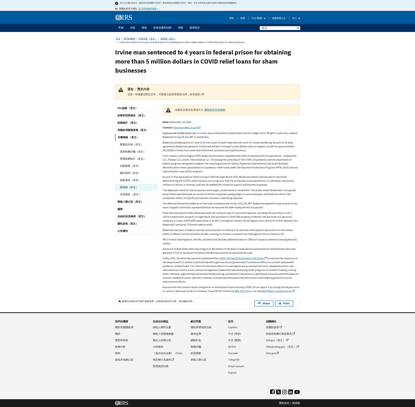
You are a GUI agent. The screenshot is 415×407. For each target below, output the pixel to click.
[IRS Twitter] (278, 391)
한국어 (232, 346)
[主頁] (123, 16)
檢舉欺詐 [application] (195, 27)
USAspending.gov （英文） (281, 346)
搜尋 (298, 28)
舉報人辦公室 (198, 359)
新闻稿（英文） (168, 38)
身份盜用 (196, 333)
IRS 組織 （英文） (128, 108)
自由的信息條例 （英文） (132, 216)
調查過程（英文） (130, 180)
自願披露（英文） (130, 166)
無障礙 (296, 403)
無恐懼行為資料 (162, 359)
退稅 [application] (144, 27)
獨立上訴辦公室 (162, 340)
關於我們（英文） (130, 173)
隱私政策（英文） (128, 223)
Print (286, 303)
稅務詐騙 (196, 346)
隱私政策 (284, 403)
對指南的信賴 (160, 366)
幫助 (231, 18)
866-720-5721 (242, 291)
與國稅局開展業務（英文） (133, 130)
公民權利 (123, 231)
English (232, 372)
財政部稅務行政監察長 (279, 333)
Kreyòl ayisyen (236, 366)
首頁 (118, 38)
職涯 (117, 333)
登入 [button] (294, 18)
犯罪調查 (196, 353)
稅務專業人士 (279, 18)
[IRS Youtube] (297, 391)
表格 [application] (180, 27)
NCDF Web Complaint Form (276, 291)
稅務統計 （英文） (128, 122)
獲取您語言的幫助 (214, 110)
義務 (120, 209)
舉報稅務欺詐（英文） (133, 158)
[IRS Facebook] (272, 391)
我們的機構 (129, 38)
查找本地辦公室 (124, 359)
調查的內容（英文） (131, 144)
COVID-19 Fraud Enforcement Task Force (241, 258)
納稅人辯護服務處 (163, 333)
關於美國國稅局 (124, 327)
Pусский (232, 353)
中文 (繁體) (257, 18)
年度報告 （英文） (130, 194)
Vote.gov (271, 353)
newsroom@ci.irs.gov (185, 127)
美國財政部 (272, 327)
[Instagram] (284, 391)
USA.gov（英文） (275, 340)
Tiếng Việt (234, 359)
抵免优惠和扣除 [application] (162, 27)
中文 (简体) (234, 333)
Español (232, 327)
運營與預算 (121, 340)
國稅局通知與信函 (201, 327)
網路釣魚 (196, 340)
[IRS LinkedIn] (290, 391)
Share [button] (266, 303)
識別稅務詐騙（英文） (133, 151)
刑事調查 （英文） (147, 38)
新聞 (242, 18)
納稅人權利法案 (162, 327)
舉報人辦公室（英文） (130, 201)
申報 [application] (121, 27)
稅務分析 (120, 346)
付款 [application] (132, 27)
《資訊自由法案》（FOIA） (168, 353)
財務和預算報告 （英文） (132, 115)
